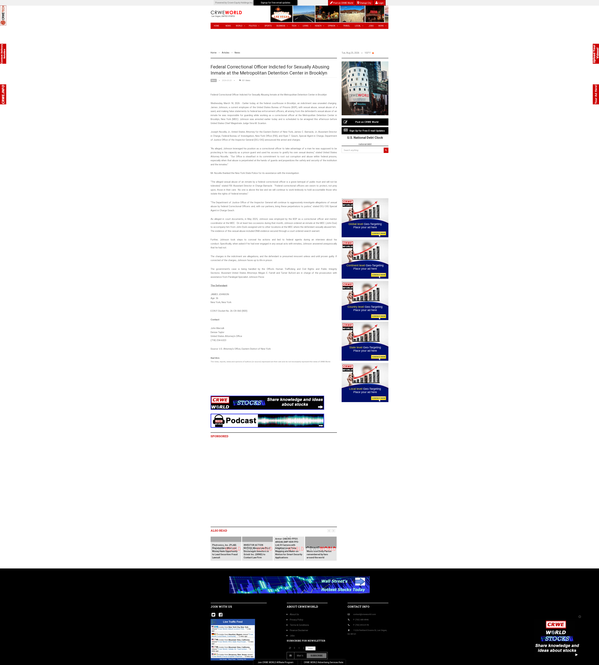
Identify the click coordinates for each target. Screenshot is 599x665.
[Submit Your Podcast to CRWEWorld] (267, 420)
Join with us (221, 606)
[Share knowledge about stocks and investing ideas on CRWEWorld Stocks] (267, 402)
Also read (219, 530)
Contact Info (358, 606)
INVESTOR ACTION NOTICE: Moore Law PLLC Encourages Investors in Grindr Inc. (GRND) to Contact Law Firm (257, 551)
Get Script (223, 659)
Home (216, 26)
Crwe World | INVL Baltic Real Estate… (233, 642)
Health (318, 26)
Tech (294, 26)
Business (281, 26)
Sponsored (219, 436)
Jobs (371, 26)
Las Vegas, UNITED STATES (223, 16)
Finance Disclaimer (299, 630)
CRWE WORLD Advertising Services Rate (323, 662)
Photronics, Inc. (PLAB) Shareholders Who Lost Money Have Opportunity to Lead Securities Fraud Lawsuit (225, 551)
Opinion (331, 26)
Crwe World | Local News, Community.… (232, 635)
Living (305, 26)
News (228, 26)
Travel (346, 26)
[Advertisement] (267, 383)
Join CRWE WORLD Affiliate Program (275, 662)
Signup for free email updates (275, 2)
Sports (268, 26)
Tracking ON (241, 659)
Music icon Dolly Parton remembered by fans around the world (319, 554)
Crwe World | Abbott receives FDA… (232, 629)
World (239, 26)
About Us (294, 614)
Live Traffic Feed (233, 621)
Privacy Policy (296, 619)
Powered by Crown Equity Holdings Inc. (234, 2)
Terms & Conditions (299, 625)
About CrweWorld (302, 606)
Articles (225, 52)
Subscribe (317, 655)
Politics (253, 26)
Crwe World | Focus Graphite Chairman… (228, 656)
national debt (365, 144)
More (381, 26)
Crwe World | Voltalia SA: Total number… (233, 649)
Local (358, 26)
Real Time (232, 659)
